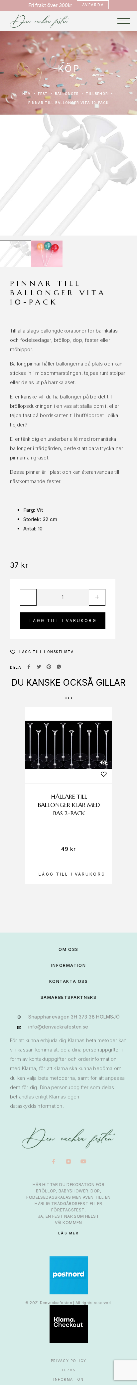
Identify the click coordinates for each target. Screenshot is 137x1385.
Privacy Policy (68, 1361)
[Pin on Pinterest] (49, 667)
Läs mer (68, 1233)
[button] (68, 874)
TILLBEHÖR (97, 94)
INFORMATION (68, 965)
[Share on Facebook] (29, 667)
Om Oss (68, 949)
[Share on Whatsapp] (59, 667)
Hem (26, 94)
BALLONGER (67, 94)
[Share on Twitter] (39, 667)
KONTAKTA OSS (68, 981)
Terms (68, 1370)
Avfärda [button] (93, 5)
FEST (43, 94)
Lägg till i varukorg (63, 620)
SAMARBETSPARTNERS (69, 997)
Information (68, 1379)
